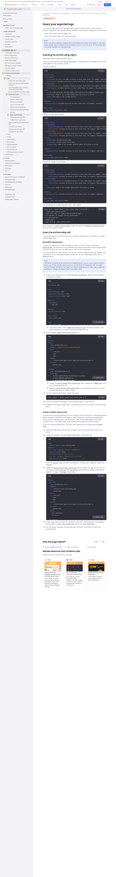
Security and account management (15, 177)
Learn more (60, 1)
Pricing (42, 4)
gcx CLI (7, 171)
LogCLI (69, 58)
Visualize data (9, 39)
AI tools (6, 158)
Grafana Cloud (24, 4)
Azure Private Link (12, 149)
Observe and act (66, 13)
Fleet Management (12, 144)
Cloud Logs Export (95, 13)
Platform (7, 174)
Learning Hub (9, 46)
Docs (66, 4)
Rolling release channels (12, 199)
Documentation (46, 13)
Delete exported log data (17, 117)
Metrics (9, 75)
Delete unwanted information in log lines (18, 123)
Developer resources (11, 41)
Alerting (12, 112)
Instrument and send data (78, 13)
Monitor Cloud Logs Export (18, 107)
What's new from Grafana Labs (14, 28)
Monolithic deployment (95, 430)
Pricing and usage (10, 179)
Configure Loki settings (15, 126)
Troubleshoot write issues (16, 131)
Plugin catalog (7, 15)
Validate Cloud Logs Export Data (19, 109)
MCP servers (8, 166)
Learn (59, 4)
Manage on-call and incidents (13, 65)
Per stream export (15, 97)
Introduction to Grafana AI (12, 163)
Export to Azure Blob (16, 102)
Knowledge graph (10, 189)
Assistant (7, 184)
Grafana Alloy (11, 142)
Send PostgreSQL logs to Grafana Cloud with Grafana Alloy (18, 88)
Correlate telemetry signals (12, 36)
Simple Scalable (48, 419)
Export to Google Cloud (17, 104)
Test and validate (10, 68)
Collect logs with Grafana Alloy (17, 81)
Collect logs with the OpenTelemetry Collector (19, 84)
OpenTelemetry (11, 139)
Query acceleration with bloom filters (19, 92)
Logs (88, 13)
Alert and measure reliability (13, 63)
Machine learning (10, 160)
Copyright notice (10, 197)
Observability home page (12, 53)
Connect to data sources (12, 70)
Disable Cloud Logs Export (17, 120)
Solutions (34, 4)
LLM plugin (8, 168)
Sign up (107, 4)
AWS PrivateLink (11, 147)
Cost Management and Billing (13, 182)
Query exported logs (16, 114)
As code (7, 44)
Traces (9, 134)
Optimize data (9, 154)
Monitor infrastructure (11, 58)
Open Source (50, 4)
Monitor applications (11, 55)
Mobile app (8, 187)
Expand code (99, 322)
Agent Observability (10, 60)
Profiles (9, 137)
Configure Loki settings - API (17, 129)
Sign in (100, 4)
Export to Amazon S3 (16, 99)
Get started (8, 34)
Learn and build (9, 31)
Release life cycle (10, 194)
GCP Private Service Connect (15, 152)
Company (73, 4)
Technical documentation (10, 13)
